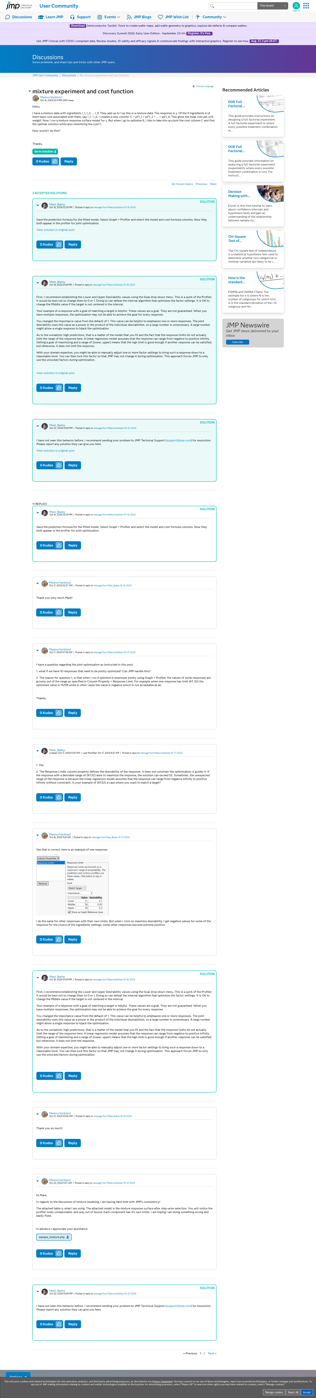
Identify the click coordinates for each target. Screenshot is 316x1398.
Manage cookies (274, 1392)
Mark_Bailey (57, 204)
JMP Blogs (142, 17)
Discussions (22, 17)
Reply (68, 161)
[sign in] (296, 5)
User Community (59, 6)
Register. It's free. (199, 33)
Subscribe (237, 342)
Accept (307, 1392)
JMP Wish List (177, 17)
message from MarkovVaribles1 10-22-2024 (115, 428)
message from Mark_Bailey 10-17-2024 (110, 837)
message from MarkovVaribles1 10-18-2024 (114, 284)
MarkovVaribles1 (51, 97)
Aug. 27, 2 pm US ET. (264, 41)
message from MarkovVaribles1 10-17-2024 (114, 652)
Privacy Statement (162, 1381)
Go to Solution (44, 151)
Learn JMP (54, 17)
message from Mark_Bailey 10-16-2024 (112, 585)
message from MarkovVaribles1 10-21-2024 (114, 1183)
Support (84, 17)
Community (212, 17)
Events (110, 17)
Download (78, 25)
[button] (30, 91)
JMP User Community (45, 75)
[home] (19, 5)
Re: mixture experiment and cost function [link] (104, 75)
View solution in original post (55, 230)
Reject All (293, 1392)
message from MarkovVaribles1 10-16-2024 (114, 207)
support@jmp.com (179, 440)
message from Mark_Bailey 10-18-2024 (113, 1116)
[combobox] (233, 5)
